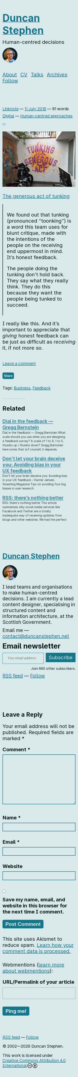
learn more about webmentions (33, 968)
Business (22, 388)
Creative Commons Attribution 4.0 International (34, 1063)
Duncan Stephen (23, 24)
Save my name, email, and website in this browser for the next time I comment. (34, 906)
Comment (16, 749)
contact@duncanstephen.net (35, 636)
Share (8, 376)
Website (12, 866)
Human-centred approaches (46, 115)
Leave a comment (19, 363)
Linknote (10, 108)
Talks (37, 74)
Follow (10, 81)
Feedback (41, 388)
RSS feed (12, 676)
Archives (57, 74)
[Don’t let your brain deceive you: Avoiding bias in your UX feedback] (36, 473)
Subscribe (61, 657)
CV (23, 74)
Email (11, 842)
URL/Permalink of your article (38, 982)
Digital (8, 115)
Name (11, 818)
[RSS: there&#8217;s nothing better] (36, 508)
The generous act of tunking (36, 196)
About (9, 74)
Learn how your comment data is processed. (38, 948)
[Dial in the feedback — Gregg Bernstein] (36, 434)
